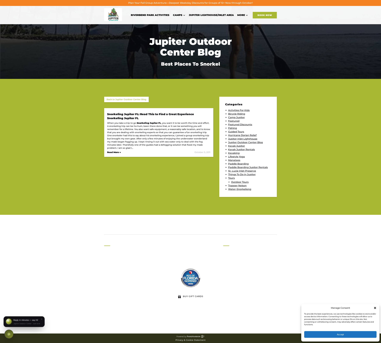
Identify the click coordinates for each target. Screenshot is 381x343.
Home (227, 254)
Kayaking (234, 153)
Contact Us (230, 275)
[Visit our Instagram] (119, 318)
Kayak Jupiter (236, 146)
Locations (229, 261)
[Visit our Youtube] (150, 318)
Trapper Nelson (237, 185)
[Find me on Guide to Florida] (190, 278)
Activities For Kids (239, 110)
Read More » (114, 152)
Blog (113, 229)
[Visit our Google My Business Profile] (113, 318)
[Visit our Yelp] (145, 318)
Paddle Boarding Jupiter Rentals (248, 167)
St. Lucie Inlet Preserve (242, 170)
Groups (227, 264)
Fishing (232, 128)
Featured (233, 121)
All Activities (230, 257)
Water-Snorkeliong (239, 189)
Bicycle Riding (236, 113)
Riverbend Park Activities (150, 15)
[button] (375, 307)
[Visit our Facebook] (107, 318)
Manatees (234, 160)
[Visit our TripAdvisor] (132, 318)
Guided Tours (236, 131)
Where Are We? (232, 282)
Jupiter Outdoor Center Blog (245, 142)
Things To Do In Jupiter (242, 174)
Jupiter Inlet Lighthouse (242, 138)
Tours (231, 178)
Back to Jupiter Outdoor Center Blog (126, 99)
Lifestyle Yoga (236, 156)
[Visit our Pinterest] (125, 318)
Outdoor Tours (240, 182)
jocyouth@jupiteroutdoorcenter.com (132, 278)
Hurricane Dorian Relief (242, 135)
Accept (340, 334)
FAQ (225, 271)
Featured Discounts (240, 124)
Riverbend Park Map (235, 278)
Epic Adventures (233, 286)
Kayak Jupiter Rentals (241, 149)
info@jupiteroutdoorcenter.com (129, 266)
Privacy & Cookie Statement (190, 340)
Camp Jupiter (236, 117)
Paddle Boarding (238, 163)
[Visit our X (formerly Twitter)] (139, 318)
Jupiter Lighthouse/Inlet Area (211, 15)
